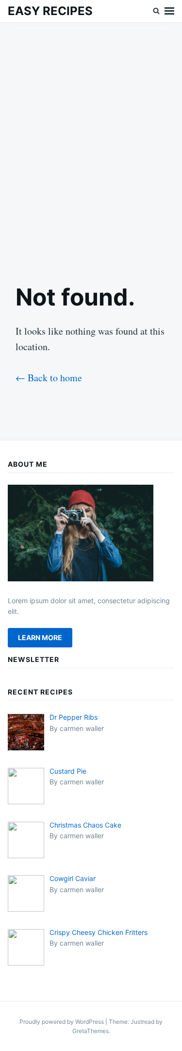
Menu (169, 11)
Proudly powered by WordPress (62, 1021)
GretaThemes (90, 1030)
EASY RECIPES (50, 11)
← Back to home (49, 377)
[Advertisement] (91, 145)
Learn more (40, 637)
